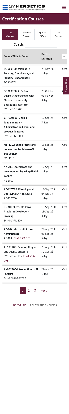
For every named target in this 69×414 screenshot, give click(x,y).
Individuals (19, 305)
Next (43, 290)
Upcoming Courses (26, 34)
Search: (19, 44)
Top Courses (10, 34)
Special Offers (42, 34)
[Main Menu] (64, 7)
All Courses (59, 34)
